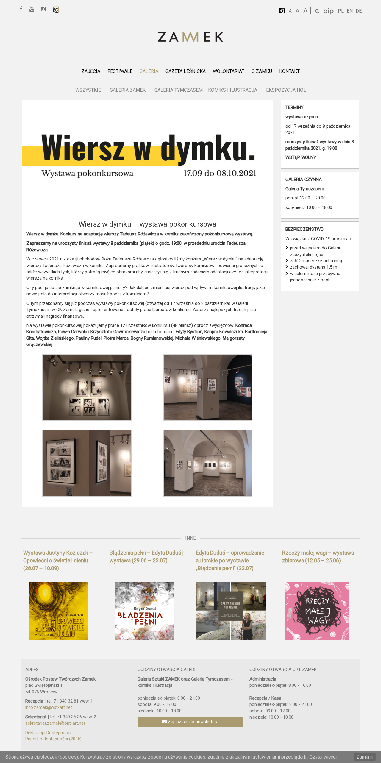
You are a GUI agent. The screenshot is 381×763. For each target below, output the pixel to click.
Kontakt (289, 71)
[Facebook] (22, 9)
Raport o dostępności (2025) (53, 739)
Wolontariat (228, 71)
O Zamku (262, 71)
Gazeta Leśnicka (185, 71)
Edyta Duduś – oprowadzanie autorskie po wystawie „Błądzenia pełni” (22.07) (230, 560)
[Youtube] (33, 9)
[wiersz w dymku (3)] (207, 463)
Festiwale (119, 71)
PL (341, 11)
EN (350, 11)
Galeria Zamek (128, 90)
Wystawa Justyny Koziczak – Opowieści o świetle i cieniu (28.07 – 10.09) (58, 560)
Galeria (149, 71)
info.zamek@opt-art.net (48, 707)
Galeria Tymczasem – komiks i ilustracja (205, 90)
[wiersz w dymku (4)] (87, 463)
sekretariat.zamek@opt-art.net (55, 723)
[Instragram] (45, 9)
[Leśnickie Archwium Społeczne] (56, 9)
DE (359, 11)
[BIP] (329, 11)
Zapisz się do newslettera (192, 721)
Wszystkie (88, 90)
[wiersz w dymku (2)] (207, 387)
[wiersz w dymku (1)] (87, 387)
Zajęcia (91, 71)
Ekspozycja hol (286, 90)
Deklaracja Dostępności (48, 732)
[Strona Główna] (190, 37)
